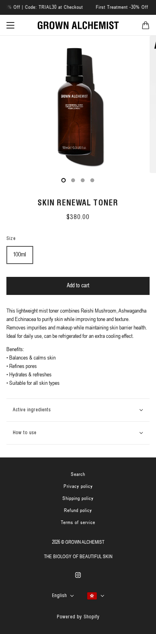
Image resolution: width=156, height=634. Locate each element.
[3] (92, 180)
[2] (83, 180)
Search (78, 474)
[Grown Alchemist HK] (78, 25)
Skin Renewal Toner (78, 203)
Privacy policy (78, 486)
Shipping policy (78, 498)
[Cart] (146, 25)
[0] (63, 180)
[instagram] (78, 574)
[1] (73, 180)
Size (11, 238)
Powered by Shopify (78, 617)
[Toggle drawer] (10, 25)
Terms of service (78, 522)
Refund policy (78, 510)
